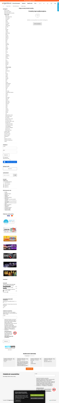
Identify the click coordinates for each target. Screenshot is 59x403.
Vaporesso (7, 103)
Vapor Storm (8, 102)
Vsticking (7, 109)
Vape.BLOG (6, 206)
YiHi (6, 113)
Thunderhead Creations (9, 92)
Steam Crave (8, 84)
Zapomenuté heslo (6, 158)
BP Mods (7, 29)
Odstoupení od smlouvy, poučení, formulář (10, 200)
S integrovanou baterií (9, 123)
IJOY (6, 50)
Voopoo (7, 108)
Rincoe (7, 73)
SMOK (6, 79)
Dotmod (7, 38)
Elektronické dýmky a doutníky (9, 13)
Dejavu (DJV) (8, 33)
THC (6, 89)
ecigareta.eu (6, 185)
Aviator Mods (8, 25)
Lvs (6, 59)
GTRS (6, 45)
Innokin (7, 52)
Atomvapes (7, 23)
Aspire (7, 20)
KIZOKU (7, 57)
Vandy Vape (7, 97)
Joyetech (7, 54)
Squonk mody (7, 128)
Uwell (6, 96)
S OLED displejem (8, 126)
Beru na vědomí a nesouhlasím (37, 398)
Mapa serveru (7, 205)
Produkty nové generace (8, 140)
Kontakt (6, 192)
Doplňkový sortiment (7, 138)
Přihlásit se (6, 155)
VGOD (7, 106)
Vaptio (7, 104)
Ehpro (6, 40)
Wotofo (7, 112)
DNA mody (7, 15)
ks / (10, 168)
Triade (7, 93)
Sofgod (7, 82)
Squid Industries (8, 83)
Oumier (7, 68)
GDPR (6, 203)
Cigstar (7, 30)
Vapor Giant (7, 101)
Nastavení (18, 400)
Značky (5, 141)
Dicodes (7, 35)
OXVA (6, 69)
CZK (40, 3)
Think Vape (7, 91)
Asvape (7, 21)
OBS (6, 65)
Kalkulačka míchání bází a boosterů (10, 202)
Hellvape (7, 48)
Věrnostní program (8, 193)
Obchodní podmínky (8, 197)
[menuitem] (16, 3)
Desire (7, 34)
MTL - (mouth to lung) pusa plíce (8, 285)
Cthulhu (7, 31)
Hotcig (7, 49)
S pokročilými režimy (8, 116)
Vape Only (7, 98)
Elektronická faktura (8, 204)
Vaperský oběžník (7, 210)
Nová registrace (5, 157)
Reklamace (6, 198)
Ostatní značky (8, 67)
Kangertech (7, 55)
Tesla (6, 88)
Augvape (7, 24)
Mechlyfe (7, 62)
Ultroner (7, 94)
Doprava (6, 194)
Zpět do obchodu (37, 23)
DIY (4, 137)
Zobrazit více (29, 368)
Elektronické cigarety (7, 11)
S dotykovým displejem (9, 127)
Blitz (6, 28)
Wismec (7, 111)
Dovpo (7, 39)
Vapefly (7, 99)
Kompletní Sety (7, 122)
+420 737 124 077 (7, 183)
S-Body (7, 74)
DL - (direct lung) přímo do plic (8, 287)
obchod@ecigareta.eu (8, 181)
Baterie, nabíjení (7, 135)
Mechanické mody (8, 130)
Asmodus (7, 19)
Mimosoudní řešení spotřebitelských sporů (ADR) (11, 201)
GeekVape (7, 44)
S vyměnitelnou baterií (9, 125)
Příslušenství (6, 136)
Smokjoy (7, 78)
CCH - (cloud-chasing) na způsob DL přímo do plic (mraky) (9, 290)
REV (6, 72)
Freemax (7, 43)
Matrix (7, 60)
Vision (6, 107)
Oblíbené (6, 196)
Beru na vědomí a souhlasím (37, 395)
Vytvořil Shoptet (53, 400)
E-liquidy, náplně (7, 131)
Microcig (7, 63)
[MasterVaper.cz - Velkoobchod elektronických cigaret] (10, 347)
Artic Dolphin (8, 18)
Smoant (7, 77)
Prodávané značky (8, 208)
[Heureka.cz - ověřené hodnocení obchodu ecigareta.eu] (10, 221)
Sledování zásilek (7, 209)
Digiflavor (7, 36)
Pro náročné (7, 117)
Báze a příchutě (7, 132)
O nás (6, 191)
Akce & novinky (6, 10)
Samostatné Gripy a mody (9, 121)
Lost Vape (7, 58)
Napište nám (7, 195)
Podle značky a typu (8, 16)
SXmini (7, 87)
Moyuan (7, 64)
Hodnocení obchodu (8, 207)
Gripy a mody (6, 14)
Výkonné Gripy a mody (9, 118)
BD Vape (7, 26)
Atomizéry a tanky (7, 133)
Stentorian (7, 86)
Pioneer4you (8, 70)
